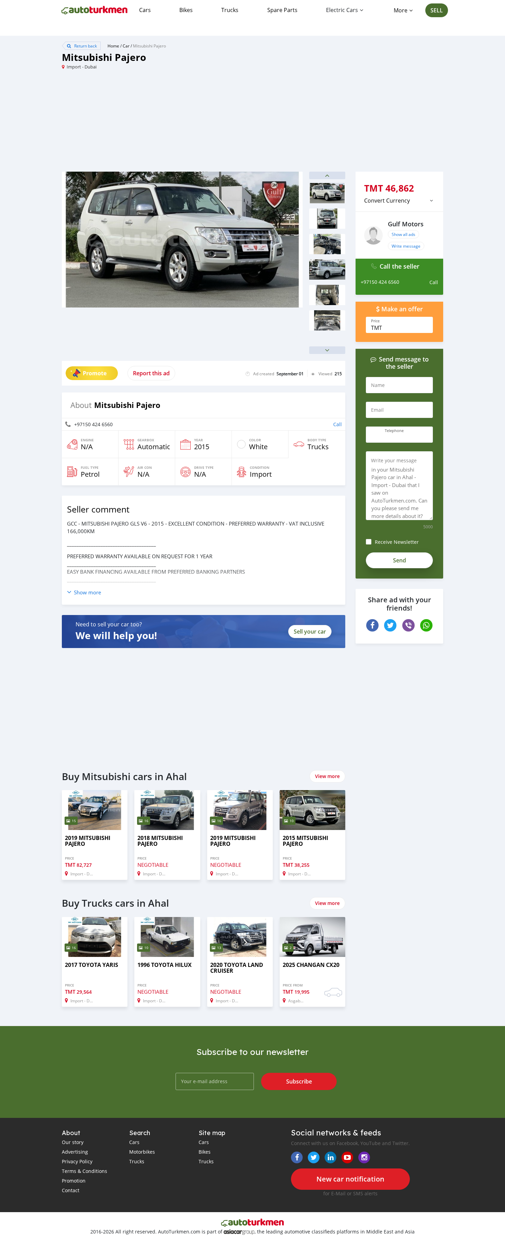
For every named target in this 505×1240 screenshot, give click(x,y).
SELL (436, 10)
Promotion (74, 1180)
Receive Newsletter (397, 542)
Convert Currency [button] (387, 200)
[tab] (399, 200)
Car (126, 45)
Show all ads (403, 234)
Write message (406, 246)
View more (327, 776)
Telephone (394, 430)
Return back (85, 45)
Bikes (186, 10)
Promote (94, 373)
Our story (72, 1142)
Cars (145, 10)
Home (113, 45)
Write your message (394, 460)
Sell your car (310, 631)
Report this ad (151, 373)
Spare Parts (282, 10)
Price (375, 321)
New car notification (350, 1179)
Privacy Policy (77, 1161)
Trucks (229, 10)
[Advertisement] (157, 123)
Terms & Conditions (84, 1171)
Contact (70, 1190)
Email (377, 410)
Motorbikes (142, 1152)
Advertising (75, 1152)
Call (337, 424)
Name (378, 385)
